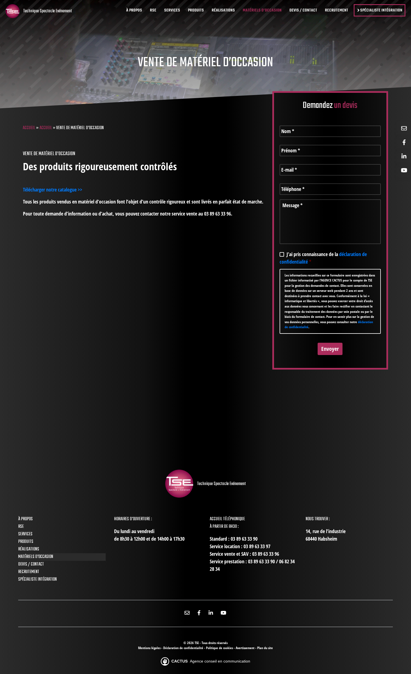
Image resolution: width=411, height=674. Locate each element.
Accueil (29, 128)
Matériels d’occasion (35, 557)
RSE (21, 526)
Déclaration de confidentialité (183, 647)
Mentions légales (149, 647)
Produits (25, 541)
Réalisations (28, 549)
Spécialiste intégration (37, 579)
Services (25, 534)
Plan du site (265, 647)
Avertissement (245, 647)
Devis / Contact (31, 564)
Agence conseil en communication (210, 661)
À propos (25, 519)
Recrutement (28, 572)
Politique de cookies (220, 647)
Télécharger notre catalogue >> (52, 189)
